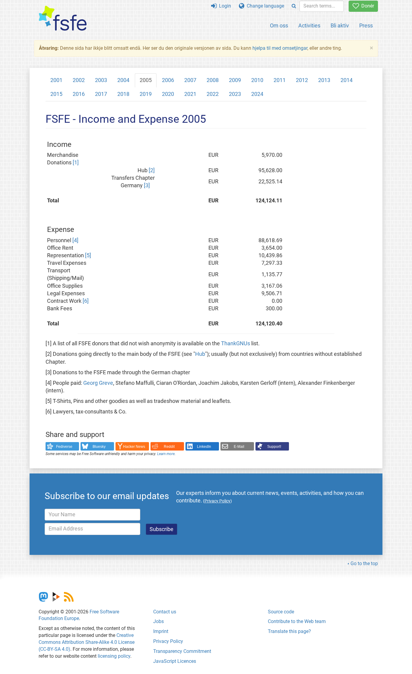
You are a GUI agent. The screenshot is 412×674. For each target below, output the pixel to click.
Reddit (169, 447)
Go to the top (364, 563)
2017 (101, 94)
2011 (280, 80)
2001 (56, 80)
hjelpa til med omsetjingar (279, 48)
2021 (190, 94)
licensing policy (114, 656)
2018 (123, 94)
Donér (366, 6)
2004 (123, 80)
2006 (168, 80)
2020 (168, 94)
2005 (146, 80)
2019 (146, 94)
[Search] (294, 6)
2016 (79, 94)
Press (366, 25)
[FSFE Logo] (63, 18)
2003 (101, 80)
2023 (235, 94)
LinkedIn (204, 447)
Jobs (158, 621)
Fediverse (64, 447)
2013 (324, 80)
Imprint (160, 631)
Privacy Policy (168, 641)
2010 (257, 80)
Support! (274, 447)
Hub (200, 354)
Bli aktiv (340, 25)
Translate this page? (289, 631)
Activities (309, 25)
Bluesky (99, 447)
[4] (75, 240)
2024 (257, 94)
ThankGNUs (235, 343)
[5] (88, 255)
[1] (76, 163)
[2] (152, 170)
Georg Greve (98, 383)
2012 (302, 80)
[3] (147, 185)
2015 (56, 94)
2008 (213, 80)
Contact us (164, 612)
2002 (79, 80)
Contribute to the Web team (297, 621)
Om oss (279, 25)
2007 (190, 80)
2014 (347, 80)
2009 (235, 80)
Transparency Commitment (182, 651)
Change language (264, 6)
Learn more (166, 454)
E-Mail (239, 447)
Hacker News (134, 447)
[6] (86, 301)
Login (224, 6)
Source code (281, 612)
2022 (213, 94)
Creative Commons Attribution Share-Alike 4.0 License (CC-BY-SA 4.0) (87, 642)
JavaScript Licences (174, 661)
